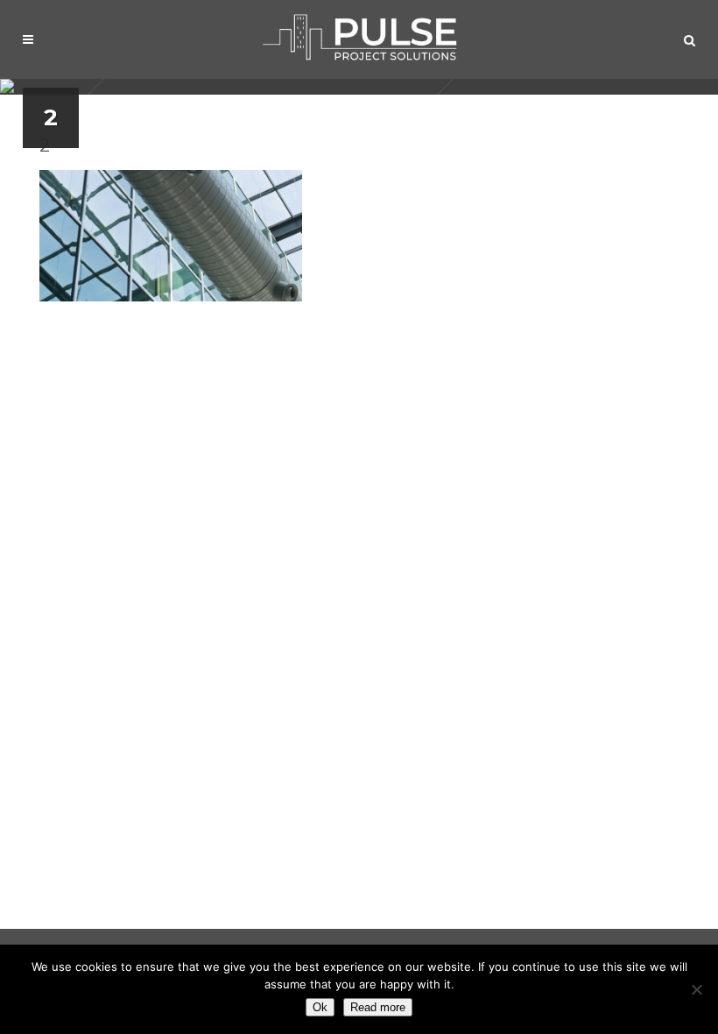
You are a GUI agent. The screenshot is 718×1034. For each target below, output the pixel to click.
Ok (320, 1007)
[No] (696, 989)
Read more (377, 1007)
